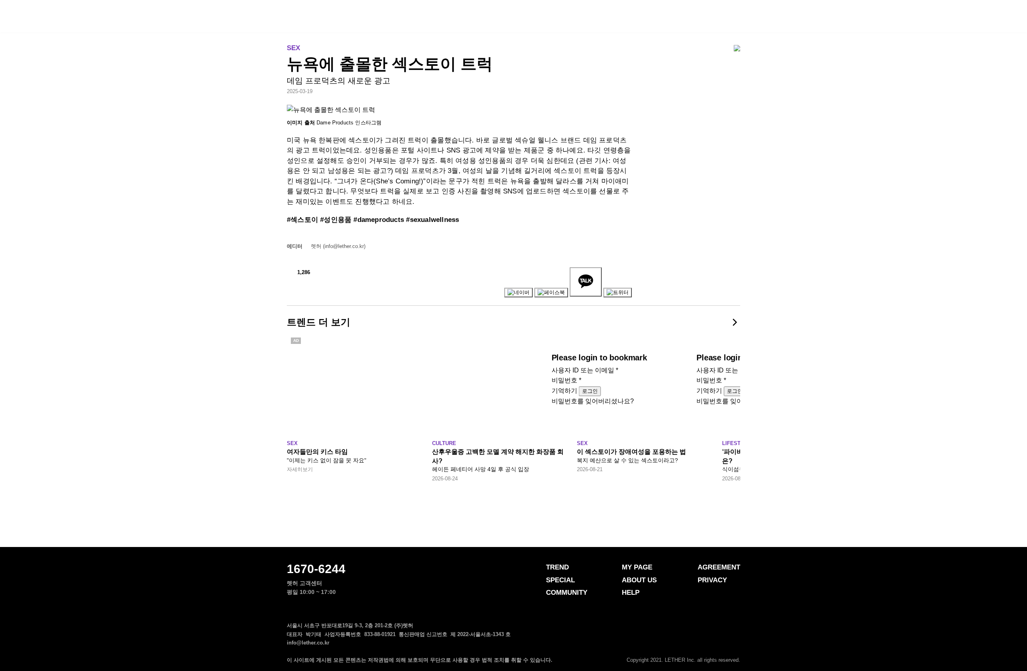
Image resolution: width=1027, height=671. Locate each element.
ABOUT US (639, 580)
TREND (394, 16)
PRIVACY (712, 580)
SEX (293, 48)
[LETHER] (34, 15)
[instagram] (672, 648)
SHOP (618, 16)
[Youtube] (736, 648)
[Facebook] (688, 648)
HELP (630, 592)
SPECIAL (457, 16)
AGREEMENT (719, 567)
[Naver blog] (704, 648)
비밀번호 (566, 380)
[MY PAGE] (997, 15)
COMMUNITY (532, 16)
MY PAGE (637, 567)
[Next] (734, 322)
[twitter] (720, 648)
